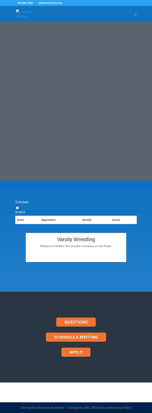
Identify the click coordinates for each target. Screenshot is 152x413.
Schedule (22, 202)
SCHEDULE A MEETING (76, 337)
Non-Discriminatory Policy (111, 407)
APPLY (75, 352)
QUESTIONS (76, 322)
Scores (20, 212)
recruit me (68, 105)
